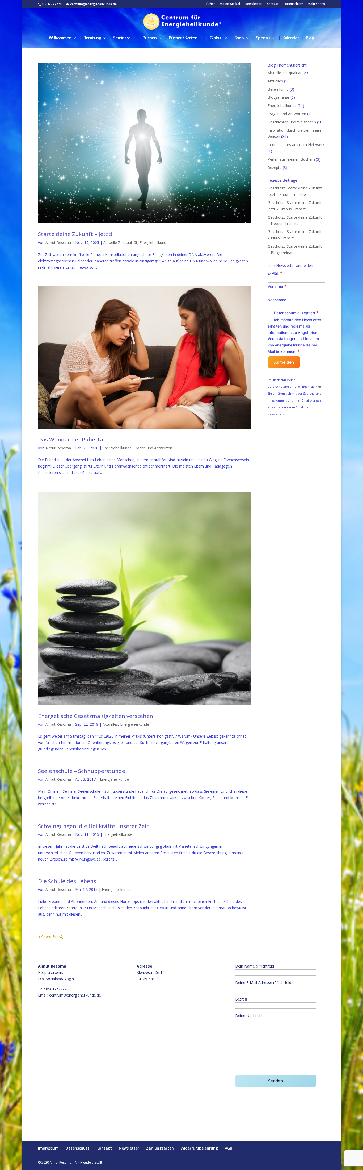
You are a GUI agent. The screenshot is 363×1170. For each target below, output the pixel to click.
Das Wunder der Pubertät (71, 439)
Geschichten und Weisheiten (292, 122)
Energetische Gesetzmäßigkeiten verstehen (95, 716)
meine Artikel (230, 4)
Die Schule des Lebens (67, 881)
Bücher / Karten (183, 38)
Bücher (210, 4)
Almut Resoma (58, 242)
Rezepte (275, 167)
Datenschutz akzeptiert (296, 313)
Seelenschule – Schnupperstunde (81, 771)
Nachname (277, 299)
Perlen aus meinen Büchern (291, 159)
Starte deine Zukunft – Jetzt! (75, 234)
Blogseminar (278, 97)
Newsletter (253, 4)
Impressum (48, 1148)
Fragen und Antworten (153, 447)
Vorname (277, 286)
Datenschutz (293, 4)
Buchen (150, 38)
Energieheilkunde (154, 242)
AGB (228, 1148)
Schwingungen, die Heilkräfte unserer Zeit (93, 826)
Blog (310, 38)
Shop (239, 38)
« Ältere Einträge (52, 936)
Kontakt (273, 4)
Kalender (290, 38)
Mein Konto (316, 4)
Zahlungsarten (160, 1148)
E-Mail (275, 273)
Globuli (216, 38)
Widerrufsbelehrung (199, 1148)
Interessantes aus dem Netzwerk (296, 144)
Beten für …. (278, 89)
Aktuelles (110, 724)
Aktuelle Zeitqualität (120, 242)
